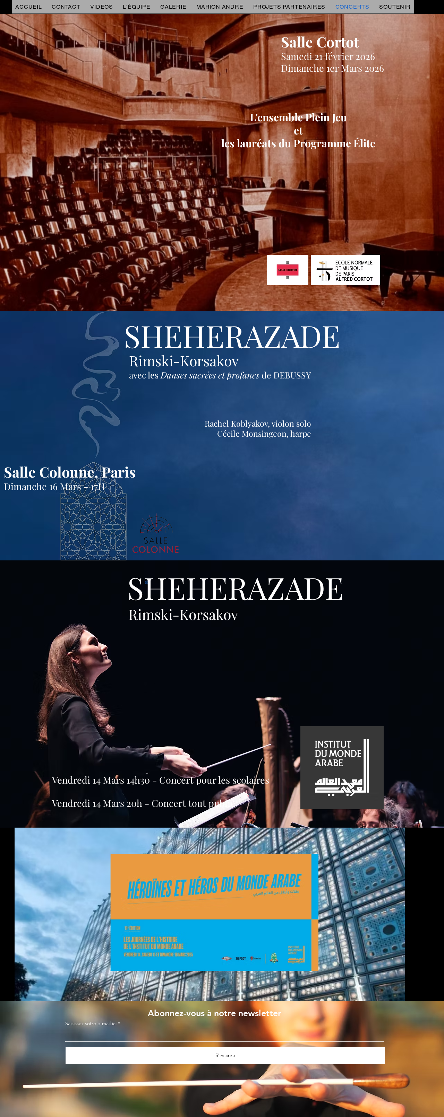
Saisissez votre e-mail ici (91, 1023)
